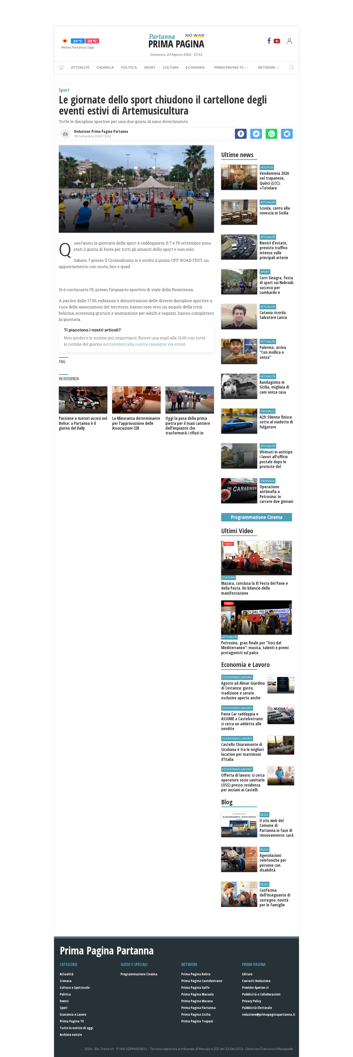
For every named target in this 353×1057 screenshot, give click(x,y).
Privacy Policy (251, 1001)
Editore (247, 974)
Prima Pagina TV (72, 1021)
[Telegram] (287, 134)
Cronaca (105, 67)
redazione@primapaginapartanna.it (268, 1014)
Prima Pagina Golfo (195, 987)
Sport (149, 67)
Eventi (64, 1001)
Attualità (80, 67)
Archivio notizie (71, 1034)
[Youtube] (276, 40)
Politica (129, 67)
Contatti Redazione (256, 980)
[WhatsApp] (271, 134)
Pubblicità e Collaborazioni (261, 994)
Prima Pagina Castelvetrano (201, 980)
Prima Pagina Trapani (197, 1021)
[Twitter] (256, 134)
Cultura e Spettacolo (75, 987)
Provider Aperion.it (255, 987)
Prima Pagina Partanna (198, 1007)
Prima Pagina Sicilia (196, 1014)
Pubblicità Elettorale (257, 1007)
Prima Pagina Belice (195, 974)
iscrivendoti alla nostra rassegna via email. (144, 344)
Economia (195, 67)
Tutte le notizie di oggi (76, 1028)
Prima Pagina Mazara (197, 1001)
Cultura (170, 67)
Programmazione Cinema (139, 974)
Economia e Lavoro (73, 1014)
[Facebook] (269, 40)
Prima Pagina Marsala (197, 994)
